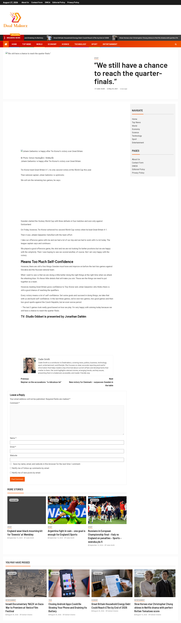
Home (14, 44)
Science (65, 44)
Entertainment (110, 44)
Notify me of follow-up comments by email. (30, 468)
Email (13, 447)
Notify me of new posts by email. (26, 473)
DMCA (47, 2)
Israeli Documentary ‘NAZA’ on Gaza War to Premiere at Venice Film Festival (24, 607)
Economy (52, 44)
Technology (80, 44)
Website (13, 455)
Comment (15, 403)
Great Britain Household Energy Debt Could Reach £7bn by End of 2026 (66, 38)
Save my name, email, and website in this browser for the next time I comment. (47, 464)
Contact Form (37, 2)
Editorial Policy (58, 2)
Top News (26, 44)
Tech (50, 600)
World (39, 44)
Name (13, 438)
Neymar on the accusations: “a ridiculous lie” (41, 380)
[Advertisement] (67, 124)
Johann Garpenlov (38, 235)
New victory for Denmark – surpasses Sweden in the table (91, 382)
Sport (94, 44)
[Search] (175, 44)
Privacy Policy (73, 2)
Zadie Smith (100, 89)
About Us (25, 2)
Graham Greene (27, 615)
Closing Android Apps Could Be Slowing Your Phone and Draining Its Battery (68, 607)
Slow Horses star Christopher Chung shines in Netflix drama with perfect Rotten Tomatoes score (153, 607)
